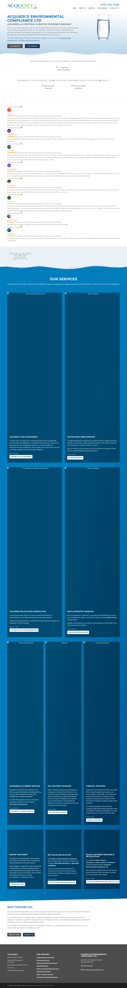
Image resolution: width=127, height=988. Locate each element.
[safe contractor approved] (49, 89)
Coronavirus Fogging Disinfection (47, 977)
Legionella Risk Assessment (24, 437)
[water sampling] (92, 362)
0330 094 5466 (109, 4)
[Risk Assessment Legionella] (34, 362)
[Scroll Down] (63, 53)
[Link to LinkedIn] (118, 986)
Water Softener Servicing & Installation (100, 856)
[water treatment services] (25, 839)
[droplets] (63, 711)
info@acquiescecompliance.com (94, 969)
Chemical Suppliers (95, 786)
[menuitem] (74, 5)
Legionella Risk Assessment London (17, 965)
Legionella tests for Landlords (15, 970)
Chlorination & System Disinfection (28, 611)
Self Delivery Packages (59, 786)
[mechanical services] (25, 711)
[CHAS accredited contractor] (78, 89)
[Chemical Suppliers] (102, 711)
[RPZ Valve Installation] (63, 839)
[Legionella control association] (63, 69)
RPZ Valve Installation (59, 855)
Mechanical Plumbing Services (25, 786)
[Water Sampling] (92, 536)
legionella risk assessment (19, 804)
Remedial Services (42, 966)
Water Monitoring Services (81, 437)
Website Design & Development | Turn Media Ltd (41, 985)
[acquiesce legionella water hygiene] (23, 6)
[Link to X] (114, 986)
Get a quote (10, 967)
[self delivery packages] (102, 839)
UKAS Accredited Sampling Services (48, 968)
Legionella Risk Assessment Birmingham (15, 961)
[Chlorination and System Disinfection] (34, 536)
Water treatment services (45, 974)
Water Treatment (19, 855)
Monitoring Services (43, 960)
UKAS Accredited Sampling (80, 611)
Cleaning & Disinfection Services (47, 963)
